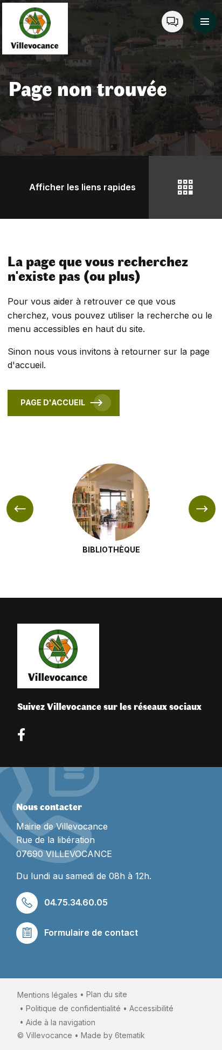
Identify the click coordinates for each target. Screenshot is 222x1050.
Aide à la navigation (60, 1022)
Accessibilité (151, 1008)
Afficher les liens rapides (82, 187)
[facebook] (21, 734)
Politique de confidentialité (73, 1008)
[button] (205, 21)
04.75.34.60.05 (76, 902)
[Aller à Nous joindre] (172, 21)
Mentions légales (47, 994)
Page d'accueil (52, 402)
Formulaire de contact (91, 932)
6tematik (130, 1035)
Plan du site (106, 994)
